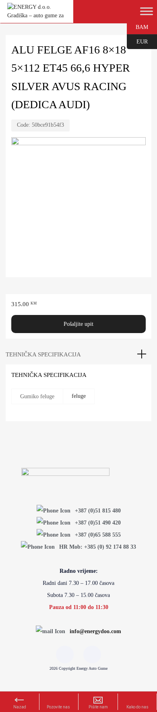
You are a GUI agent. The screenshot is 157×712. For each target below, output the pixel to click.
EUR (137, 41)
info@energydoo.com (95, 631)
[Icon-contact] (92, 654)
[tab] (78, 354)
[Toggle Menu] (146, 11)
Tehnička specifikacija (43, 354)
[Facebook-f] (65, 654)
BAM (137, 26)
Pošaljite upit (78, 324)
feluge (79, 396)
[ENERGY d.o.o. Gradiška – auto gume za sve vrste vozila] (36, 15)
